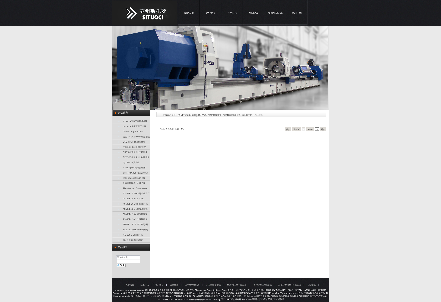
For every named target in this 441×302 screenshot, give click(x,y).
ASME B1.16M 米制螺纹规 (135, 214)
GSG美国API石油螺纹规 (134, 142)
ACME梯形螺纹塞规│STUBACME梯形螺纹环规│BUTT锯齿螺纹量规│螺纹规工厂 (215, 115)
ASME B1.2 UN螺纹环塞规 (135, 209)
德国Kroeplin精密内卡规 (134, 178)
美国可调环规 (275, 13)
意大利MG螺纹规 (270, 296)
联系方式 (144, 285)
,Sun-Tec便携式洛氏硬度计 (230, 296)
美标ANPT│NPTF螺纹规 (289, 285)
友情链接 (174, 285)
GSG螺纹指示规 (213, 285)
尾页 (323, 129)
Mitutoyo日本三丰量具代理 (135, 121)
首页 (288, 129)
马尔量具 (294, 296)
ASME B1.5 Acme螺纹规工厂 (136, 193)
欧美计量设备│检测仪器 (134, 183)
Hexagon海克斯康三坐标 (134, 126)
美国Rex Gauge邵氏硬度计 (135, 173)
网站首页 (189, 13)
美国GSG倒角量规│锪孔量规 (136, 157)
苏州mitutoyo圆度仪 (253, 296)
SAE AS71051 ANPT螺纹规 (135, 229)
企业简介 (211, 13)
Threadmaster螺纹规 (262, 285)
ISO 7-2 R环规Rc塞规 (133, 240)
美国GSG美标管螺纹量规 (134, 147)
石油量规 (311, 285)
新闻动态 (254, 13)
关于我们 (130, 285)
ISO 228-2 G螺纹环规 (133, 235)
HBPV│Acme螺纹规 (236, 285)
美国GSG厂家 (316, 296)
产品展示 (232, 13)
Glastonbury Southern (133, 131)
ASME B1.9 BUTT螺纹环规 (135, 204)
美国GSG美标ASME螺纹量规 (136, 137)
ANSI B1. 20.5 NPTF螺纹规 (135, 224)
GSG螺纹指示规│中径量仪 (135, 152)
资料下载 (297, 13)
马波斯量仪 (284, 296)
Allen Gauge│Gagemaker (135, 188)
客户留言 (159, 285)
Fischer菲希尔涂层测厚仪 (134, 167)
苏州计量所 (304, 296)
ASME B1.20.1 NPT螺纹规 (135, 219)
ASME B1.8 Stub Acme (133, 198)
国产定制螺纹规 (192, 285)
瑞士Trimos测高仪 (131, 162)
